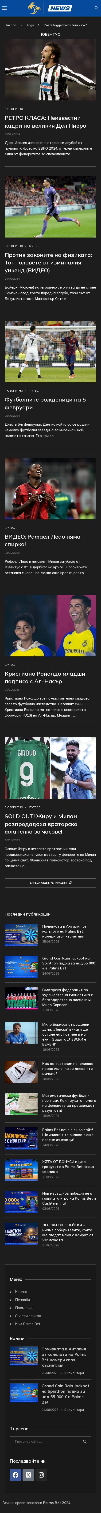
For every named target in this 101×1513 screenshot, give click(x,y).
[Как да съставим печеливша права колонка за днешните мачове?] (21, 1072)
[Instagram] (41, 1475)
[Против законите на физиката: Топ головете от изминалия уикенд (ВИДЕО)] (50, 207)
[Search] (96, 8)
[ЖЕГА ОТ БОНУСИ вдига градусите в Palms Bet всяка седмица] (21, 1170)
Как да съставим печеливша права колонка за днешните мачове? (67, 1068)
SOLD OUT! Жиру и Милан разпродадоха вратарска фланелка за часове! (41, 824)
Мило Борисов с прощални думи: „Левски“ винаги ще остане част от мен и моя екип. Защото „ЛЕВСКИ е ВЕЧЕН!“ (65, 1034)
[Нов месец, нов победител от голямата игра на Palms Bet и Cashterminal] (21, 1202)
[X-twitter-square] (28, 1475)
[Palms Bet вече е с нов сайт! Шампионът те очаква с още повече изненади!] (21, 1138)
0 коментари (74, 1373)
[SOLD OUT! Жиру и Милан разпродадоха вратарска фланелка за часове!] (50, 768)
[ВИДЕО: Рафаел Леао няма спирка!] (50, 488)
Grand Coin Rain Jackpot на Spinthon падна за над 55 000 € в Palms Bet (68, 963)
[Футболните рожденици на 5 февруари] (50, 351)
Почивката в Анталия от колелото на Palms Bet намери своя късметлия (64, 931)
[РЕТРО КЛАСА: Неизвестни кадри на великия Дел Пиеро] (50, 69)
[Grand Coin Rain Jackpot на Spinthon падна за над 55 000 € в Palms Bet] (21, 967)
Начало (10, 25)
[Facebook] (15, 1475)
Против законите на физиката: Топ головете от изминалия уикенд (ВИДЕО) (48, 262)
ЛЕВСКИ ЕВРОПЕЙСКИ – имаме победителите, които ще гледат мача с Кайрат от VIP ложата (67, 1232)
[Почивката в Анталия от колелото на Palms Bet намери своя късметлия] (21, 935)
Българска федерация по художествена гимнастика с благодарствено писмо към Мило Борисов (67, 997)
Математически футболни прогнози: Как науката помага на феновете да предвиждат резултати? (69, 1103)
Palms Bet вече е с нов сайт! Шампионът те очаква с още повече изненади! (67, 1135)
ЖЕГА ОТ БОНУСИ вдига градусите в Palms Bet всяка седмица (68, 1166)
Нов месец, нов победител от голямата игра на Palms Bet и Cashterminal (69, 1198)
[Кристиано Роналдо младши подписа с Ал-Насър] (50, 625)
